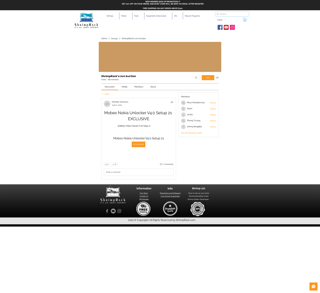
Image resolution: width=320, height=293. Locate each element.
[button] (112, 15)
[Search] (196, 77)
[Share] (171, 102)
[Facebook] (220, 27)
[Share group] (217, 77)
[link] (110, 87)
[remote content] (139, 126)
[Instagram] (232, 27)
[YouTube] (226, 27)
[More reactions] (114, 164)
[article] (138, 138)
